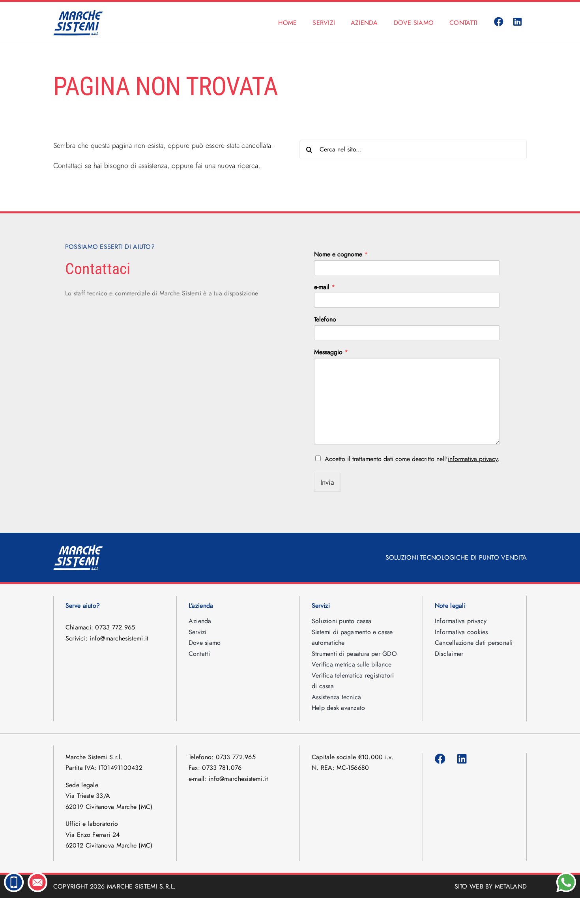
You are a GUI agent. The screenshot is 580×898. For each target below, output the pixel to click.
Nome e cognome (341, 254)
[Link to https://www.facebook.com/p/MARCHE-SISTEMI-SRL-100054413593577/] (498, 22)
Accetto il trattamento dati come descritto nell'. (412, 458)
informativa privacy (473, 458)
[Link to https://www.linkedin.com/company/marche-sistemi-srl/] (517, 22)
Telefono (325, 320)
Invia (327, 482)
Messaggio (331, 352)
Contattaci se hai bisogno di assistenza (110, 166)
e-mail (324, 287)
